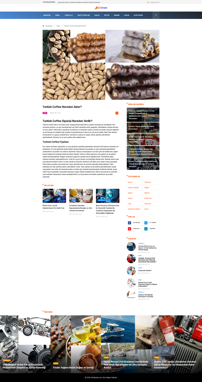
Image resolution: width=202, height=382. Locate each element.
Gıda (58, 26)
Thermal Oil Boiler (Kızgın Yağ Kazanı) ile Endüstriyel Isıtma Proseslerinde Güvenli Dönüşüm (85, 2)
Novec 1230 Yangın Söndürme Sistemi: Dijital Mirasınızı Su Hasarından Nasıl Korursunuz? (175, 364)
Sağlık (97, 15)
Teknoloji (68, 15)
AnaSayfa (47, 15)
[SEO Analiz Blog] (101, 8)
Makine (117, 15)
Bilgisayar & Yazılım (104, 200)
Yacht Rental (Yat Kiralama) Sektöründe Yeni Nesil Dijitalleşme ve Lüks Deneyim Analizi (126, 364)
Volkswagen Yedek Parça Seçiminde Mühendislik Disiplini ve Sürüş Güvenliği (24, 366)
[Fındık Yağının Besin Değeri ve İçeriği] (75, 344)
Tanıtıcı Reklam (83, 15)
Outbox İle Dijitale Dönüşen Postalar (145, 295)
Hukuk (126, 15)
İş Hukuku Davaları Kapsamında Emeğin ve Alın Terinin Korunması (80, 208)
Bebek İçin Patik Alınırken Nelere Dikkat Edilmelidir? (147, 284)
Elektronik (138, 15)
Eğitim (106, 15)
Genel (57, 15)
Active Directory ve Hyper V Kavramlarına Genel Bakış (147, 248)
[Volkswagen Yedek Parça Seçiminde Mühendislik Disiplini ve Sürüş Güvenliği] (25, 344)
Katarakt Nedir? (145, 270)
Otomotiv (147, 204)
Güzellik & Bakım (134, 209)
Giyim (146, 209)
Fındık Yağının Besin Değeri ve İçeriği (73, 367)
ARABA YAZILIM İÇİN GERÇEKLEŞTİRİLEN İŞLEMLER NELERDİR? (147, 260)
